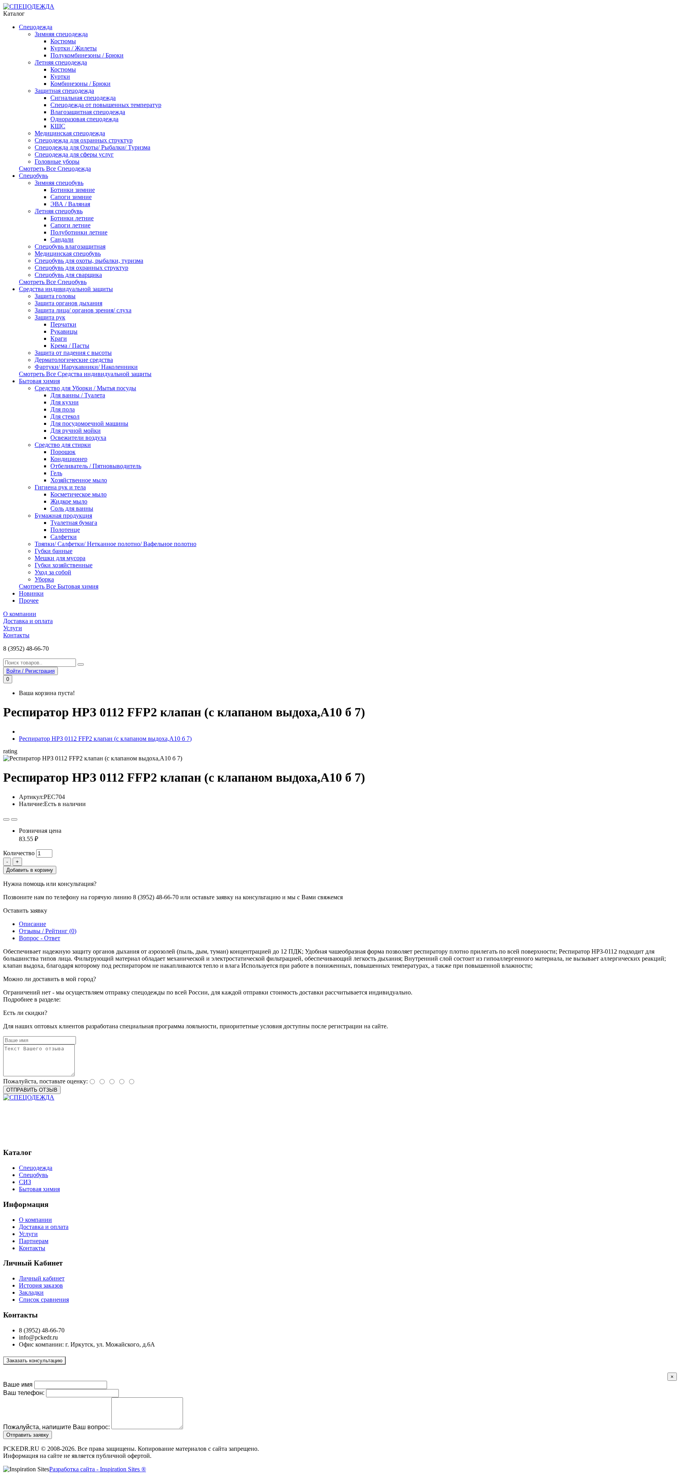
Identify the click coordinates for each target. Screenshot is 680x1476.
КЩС (57, 126)
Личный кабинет (42, 1278)
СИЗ (25, 1182)
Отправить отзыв (31, 1090)
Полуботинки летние (78, 232)
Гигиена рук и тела (60, 487)
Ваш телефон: (23, 1392)
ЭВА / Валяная (70, 204)
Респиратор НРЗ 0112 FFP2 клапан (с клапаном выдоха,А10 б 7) (105, 738)
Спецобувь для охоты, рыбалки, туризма (89, 260)
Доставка (74, 999)
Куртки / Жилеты (73, 48)
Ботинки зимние (72, 189)
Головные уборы (57, 161)
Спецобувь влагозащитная (70, 246)
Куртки (60, 76)
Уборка (44, 579)
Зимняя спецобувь (59, 182)
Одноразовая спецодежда (84, 119)
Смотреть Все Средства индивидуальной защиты (85, 374)
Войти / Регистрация (30, 671)
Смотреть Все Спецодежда (55, 168)
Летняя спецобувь (59, 211)
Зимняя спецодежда (61, 34)
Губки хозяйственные (63, 565)
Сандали (62, 239)
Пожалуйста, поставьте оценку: (45, 1081)
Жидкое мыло (68, 501)
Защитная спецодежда (64, 90)
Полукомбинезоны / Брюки (87, 55)
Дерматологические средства (74, 359)
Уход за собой (53, 572)
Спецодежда (35, 27)
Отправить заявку (27, 1435)
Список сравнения (44, 1299)
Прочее (29, 600)
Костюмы (63, 41)
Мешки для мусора (60, 558)
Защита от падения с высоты (73, 352)
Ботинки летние (72, 218)
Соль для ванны (71, 508)
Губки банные (53, 551)
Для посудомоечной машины (89, 423)
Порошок (63, 451)
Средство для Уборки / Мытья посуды (85, 388)
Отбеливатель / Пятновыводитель (95, 466)
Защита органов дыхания (68, 303)
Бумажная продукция (63, 515)
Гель (56, 473)
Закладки (31, 1292)
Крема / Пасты (69, 345)
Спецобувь (33, 175)
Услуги (12, 628)
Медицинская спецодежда (70, 133)
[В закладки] (6, 819)
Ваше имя (18, 1384)
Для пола (62, 409)
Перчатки (63, 324)
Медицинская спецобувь (68, 253)
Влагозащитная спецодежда (87, 112)
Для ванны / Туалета (77, 395)
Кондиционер (68, 459)
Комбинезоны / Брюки (80, 83)
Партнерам (33, 1241)
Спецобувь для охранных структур (81, 267)
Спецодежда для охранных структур (84, 140)
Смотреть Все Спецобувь (53, 282)
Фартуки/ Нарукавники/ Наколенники (86, 366)
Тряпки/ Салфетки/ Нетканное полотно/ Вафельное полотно (115, 544)
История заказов (41, 1285)
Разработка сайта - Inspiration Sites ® (97, 1469)
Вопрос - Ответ (39, 938)
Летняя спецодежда (61, 62)
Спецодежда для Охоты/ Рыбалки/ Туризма (92, 147)
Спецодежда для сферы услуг (74, 154)
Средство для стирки (63, 444)
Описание (32, 924)
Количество (19, 853)
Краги (58, 338)
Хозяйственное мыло (78, 480)
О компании (19, 614)
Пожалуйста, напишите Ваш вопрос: (56, 1427)
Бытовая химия (39, 381)
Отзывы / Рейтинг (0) (47, 931)
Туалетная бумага (73, 522)
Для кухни (64, 402)
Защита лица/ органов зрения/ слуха (83, 310)
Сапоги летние (70, 225)
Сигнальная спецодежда (83, 97)
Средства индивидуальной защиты (66, 289)
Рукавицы (64, 331)
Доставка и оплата (28, 621)
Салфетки (63, 536)
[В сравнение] (14, 819)
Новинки (31, 593)
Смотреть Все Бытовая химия (58, 586)
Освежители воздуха (78, 437)
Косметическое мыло (78, 494)
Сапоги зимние (71, 197)
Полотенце (65, 529)
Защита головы (55, 296)
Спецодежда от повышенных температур (105, 104)
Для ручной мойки (75, 430)
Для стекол (64, 416)
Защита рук (50, 317)
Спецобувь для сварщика (68, 274)
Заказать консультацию (34, 1360)
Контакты (16, 635)
